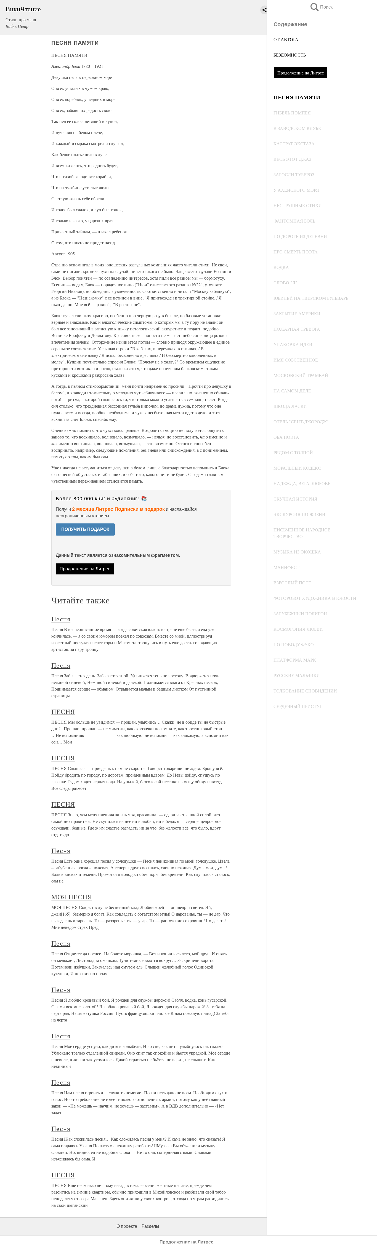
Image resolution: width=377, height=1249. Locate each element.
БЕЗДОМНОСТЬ (290, 55)
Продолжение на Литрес (300, 73)
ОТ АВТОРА (286, 39)
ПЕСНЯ (63, 711)
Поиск (321, 7)
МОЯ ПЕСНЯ (71, 896)
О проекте (126, 1226)
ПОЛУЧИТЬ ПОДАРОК (85, 529)
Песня (60, 618)
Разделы (150, 1226)
